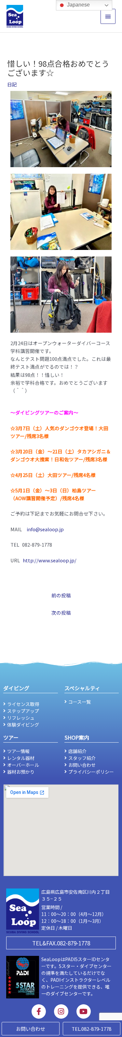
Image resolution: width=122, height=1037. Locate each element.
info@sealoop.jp (45, 529)
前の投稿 (61, 595)
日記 (12, 84)
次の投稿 (61, 612)
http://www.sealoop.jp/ (49, 560)
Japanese (78, 5)
